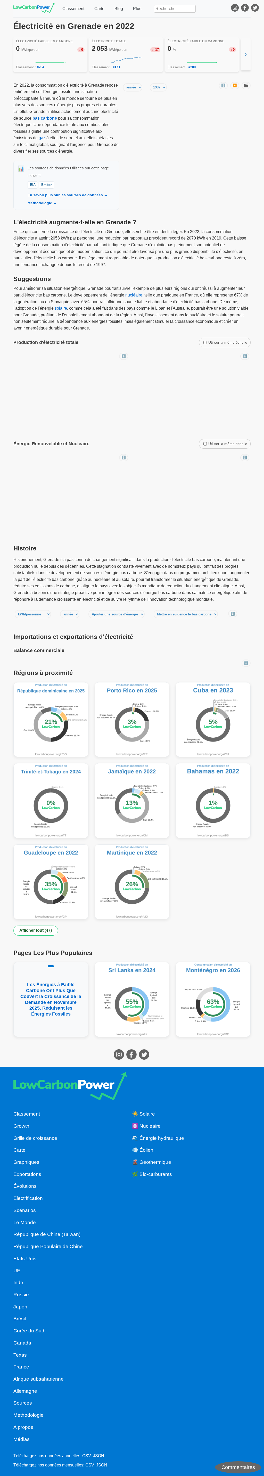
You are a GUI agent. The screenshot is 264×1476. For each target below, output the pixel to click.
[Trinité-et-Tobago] (50, 800)
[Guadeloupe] (50, 881)
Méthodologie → (42, 203)
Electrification (28, 1198)
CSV (86, 1456)
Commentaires (238, 1467)
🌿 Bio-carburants (152, 1174)
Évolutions (25, 1186)
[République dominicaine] (50, 719)
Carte (99, 8)
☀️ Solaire (143, 1114)
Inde (18, 1282)
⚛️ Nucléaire (146, 1126)
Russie (21, 1294)
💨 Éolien (142, 1150)
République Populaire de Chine (48, 1246)
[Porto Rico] (132, 719)
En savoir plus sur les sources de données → (68, 195)
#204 (40, 67)
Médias (21, 1439)
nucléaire (133, 295)
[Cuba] (213, 719)
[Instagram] (235, 9)
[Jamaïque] (132, 800)
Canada (22, 1343)
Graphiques (26, 1162)
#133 (116, 67)
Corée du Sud (28, 1330)
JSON (98, 1456)
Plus (137, 8)
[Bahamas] (213, 800)
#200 (192, 67)
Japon (20, 1306)
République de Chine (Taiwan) (46, 1234)
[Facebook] (245, 9)
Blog (118, 8)
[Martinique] (132, 881)
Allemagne (25, 1391)
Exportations (27, 1174)
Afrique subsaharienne (38, 1379)
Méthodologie (28, 1415)
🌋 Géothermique (151, 1162)
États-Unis (24, 1258)
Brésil (19, 1318)
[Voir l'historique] (50, 60)
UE (16, 1270)
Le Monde (24, 1222)
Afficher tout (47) (35, 930)
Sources (22, 1403)
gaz (42, 138)
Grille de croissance (35, 1138)
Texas (20, 1355)
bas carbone (44, 118)
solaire (61, 308)
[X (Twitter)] (255, 9)
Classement (73, 8)
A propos (23, 1427)
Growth (21, 1126)
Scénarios (24, 1210)
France (21, 1367)
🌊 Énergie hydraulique (158, 1138)
